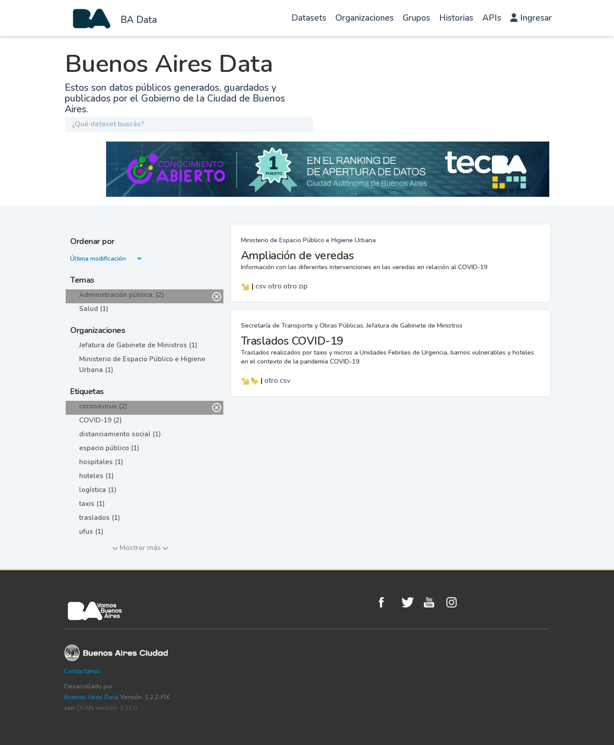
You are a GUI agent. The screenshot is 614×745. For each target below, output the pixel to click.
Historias (456, 18)
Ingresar (535, 18)
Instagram (455, 602)
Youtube (433, 602)
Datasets (308, 18)
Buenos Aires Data (91, 697)
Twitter (410, 602)
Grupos (416, 18)
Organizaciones (364, 18)
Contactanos (82, 671)
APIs (491, 18)
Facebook (388, 602)
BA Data (138, 19)
